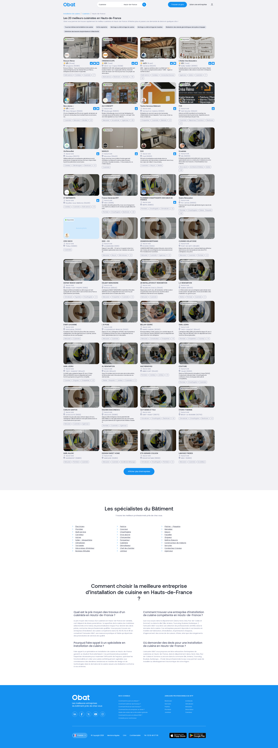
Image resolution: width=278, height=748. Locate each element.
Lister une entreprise (198, 4)
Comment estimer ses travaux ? (129, 704)
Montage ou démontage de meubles (150, 27)
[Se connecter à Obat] (212, 4)
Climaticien (80, 543)
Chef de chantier (127, 548)
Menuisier (169, 529)
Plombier (79, 529)
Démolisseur (125, 545)
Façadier (168, 534)
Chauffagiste (125, 532)
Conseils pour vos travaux (127, 718)
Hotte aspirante (101, 27)
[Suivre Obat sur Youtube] (95, 714)
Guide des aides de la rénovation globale (133, 712)
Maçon (167, 532)
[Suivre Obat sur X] (88, 714)
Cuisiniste (124, 543)
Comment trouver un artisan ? (128, 701)
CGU (124, 735)
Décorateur (189, 709)
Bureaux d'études (82, 551)
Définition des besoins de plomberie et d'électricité (82, 31)
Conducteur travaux (173, 548)
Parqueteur (125, 540)
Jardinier (168, 712)
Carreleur (79, 534)
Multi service (80, 532)
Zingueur (168, 537)
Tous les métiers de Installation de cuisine (79, 27)
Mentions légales (113, 735)
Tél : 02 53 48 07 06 (151, 735)
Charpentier (125, 537)
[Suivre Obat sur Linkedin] (74, 714)
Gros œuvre (125, 534)
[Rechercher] (144, 5)
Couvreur (124, 529)
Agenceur (169, 551)
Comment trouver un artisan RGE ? (130, 715)
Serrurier (168, 545)
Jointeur (123, 551)
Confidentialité (135, 735)
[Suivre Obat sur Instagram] (102, 714)
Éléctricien (168, 701)
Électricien (79, 526)
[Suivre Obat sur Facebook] (81, 714)
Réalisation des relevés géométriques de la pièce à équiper (185, 27)
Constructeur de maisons (175, 543)
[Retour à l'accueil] (69, 4)
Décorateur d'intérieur (84, 548)
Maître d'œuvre (171, 540)
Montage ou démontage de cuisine (122, 27)
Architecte (189, 701)
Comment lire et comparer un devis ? (131, 709)
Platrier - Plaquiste (172, 526)
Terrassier (79, 545)
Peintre (123, 526)
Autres (78, 537)
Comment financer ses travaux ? (129, 707)
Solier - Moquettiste (83, 540)
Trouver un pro (177, 4)
